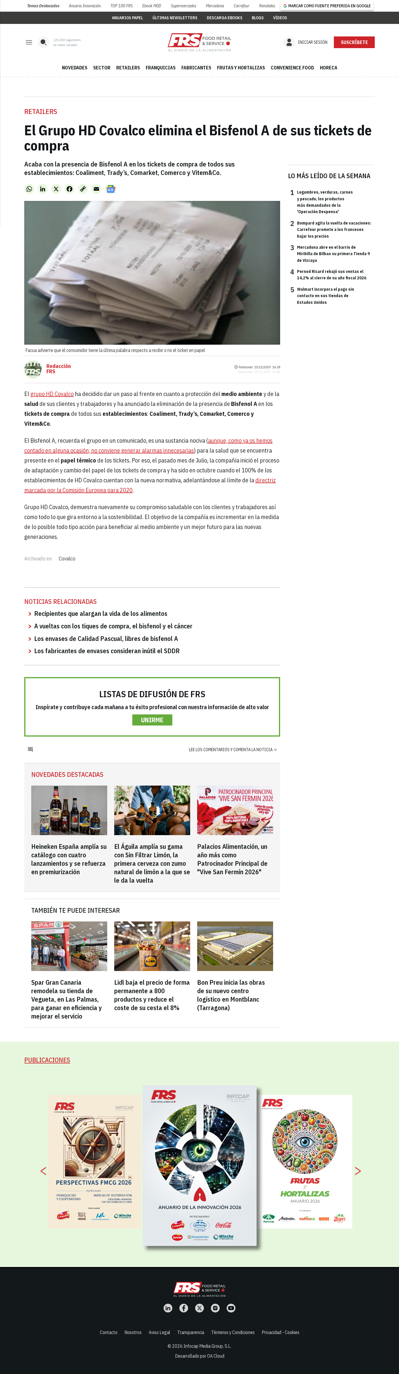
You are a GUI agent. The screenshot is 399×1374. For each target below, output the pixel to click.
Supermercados (183, 5)
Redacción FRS (58, 369)
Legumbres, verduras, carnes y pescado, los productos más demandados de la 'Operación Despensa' (321, 201)
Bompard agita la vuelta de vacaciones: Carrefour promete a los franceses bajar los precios (330, 229)
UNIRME (152, 720)
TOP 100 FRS (121, 5)
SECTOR (101, 68)
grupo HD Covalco (52, 394)
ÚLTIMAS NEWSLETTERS (174, 17)
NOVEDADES (74, 68)
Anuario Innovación (85, 5)
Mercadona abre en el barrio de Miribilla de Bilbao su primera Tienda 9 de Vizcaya (330, 253)
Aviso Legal (159, 1332)
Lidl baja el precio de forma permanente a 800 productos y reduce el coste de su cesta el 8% (152, 995)
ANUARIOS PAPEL (127, 17)
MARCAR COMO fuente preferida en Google (329, 5)
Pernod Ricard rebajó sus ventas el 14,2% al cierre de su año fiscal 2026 (328, 274)
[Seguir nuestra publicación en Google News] (111, 189)
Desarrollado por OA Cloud (199, 1356)
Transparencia (190, 1332)
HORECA (328, 68)
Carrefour (241, 5)
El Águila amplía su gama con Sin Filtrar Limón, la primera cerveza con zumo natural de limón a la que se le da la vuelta (152, 863)
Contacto (108, 1332)
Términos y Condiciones (233, 1332)
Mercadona (215, 5)
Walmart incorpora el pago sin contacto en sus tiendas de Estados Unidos (322, 295)
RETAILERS (128, 68)
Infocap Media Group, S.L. (207, 1346)
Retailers (40, 111)
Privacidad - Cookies (280, 1332)
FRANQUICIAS (161, 68)
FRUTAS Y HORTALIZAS (241, 68)
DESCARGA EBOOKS (224, 17)
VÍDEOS (280, 17)
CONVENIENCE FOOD (292, 68)
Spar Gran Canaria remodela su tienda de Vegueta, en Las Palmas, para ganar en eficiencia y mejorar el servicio (66, 999)
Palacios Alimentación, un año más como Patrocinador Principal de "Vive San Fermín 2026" (232, 859)
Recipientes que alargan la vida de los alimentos (100, 613)
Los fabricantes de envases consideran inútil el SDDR (107, 650)
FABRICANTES (196, 68)
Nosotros (133, 1332)
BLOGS (258, 17)
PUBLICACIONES (47, 1060)
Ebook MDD (151, 5)
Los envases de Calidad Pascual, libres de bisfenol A (106, 638)
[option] (200, 1165)
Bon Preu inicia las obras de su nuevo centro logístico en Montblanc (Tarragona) (231, 995)
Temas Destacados (43, 5)
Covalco (67, 558)
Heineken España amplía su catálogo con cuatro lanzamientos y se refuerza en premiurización (69, 859)
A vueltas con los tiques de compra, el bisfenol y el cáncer (113, 626)
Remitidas (267, 5)
